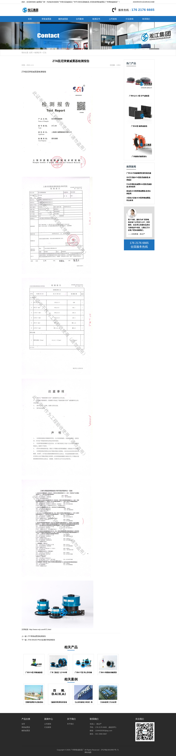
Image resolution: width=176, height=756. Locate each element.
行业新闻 (129, 19)
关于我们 (70, 724)
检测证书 (96, 19)
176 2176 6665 (142, 10)
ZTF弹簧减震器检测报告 (37, 636)
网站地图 (88, 752)
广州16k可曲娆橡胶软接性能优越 (138, 173)
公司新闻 (113, 19)
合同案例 (80, 19)
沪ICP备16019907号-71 (110, 750)
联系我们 (146, 19)
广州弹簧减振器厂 (77, 750)
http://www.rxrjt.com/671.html (40, 629)
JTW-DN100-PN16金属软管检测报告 (41, 640)
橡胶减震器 (63, 19)
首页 (30, 19)
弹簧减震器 (46, 19)
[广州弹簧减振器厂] (30, 10)
